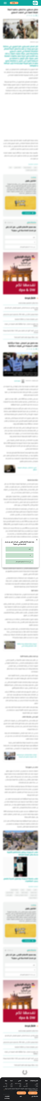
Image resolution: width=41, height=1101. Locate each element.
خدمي (19, 1081)
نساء (27, 1085)
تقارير (37, 1083)
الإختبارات (7, 1096)
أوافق (32, 1093)
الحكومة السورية (33, 898)
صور (21, 1096)
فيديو (11, 1086)
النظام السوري (18, 167)
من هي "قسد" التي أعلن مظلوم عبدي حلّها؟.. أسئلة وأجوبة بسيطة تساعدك (20, 332)
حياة (6, 1081)
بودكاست (7, 1098)
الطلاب (35, 890)
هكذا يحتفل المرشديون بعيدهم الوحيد (28, 303)
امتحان (22, 890)
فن (6, 1085)
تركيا (10, 167)
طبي (27, 1083)
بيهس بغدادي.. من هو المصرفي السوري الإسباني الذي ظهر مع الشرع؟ (21, 309)
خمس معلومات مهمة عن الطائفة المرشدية (26, 319)
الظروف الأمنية (25, 892)
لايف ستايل (25, 1086)
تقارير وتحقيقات (34, 1081)
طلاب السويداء (34, 895)
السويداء (29, 890)
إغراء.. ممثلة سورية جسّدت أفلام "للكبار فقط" (26, 337)
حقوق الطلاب (9, 895)
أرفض (21, 1093)
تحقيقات (36, 1085)
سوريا (35, 167)
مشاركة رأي (35, 1096)
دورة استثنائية (34, 892)
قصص (37, 1086)
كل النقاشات (10, 222)
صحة (26, 1081)
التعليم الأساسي (9, 892)
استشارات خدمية (18, 1083)
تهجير (17, 892)
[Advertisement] (20, 116)
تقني (20, 1085)
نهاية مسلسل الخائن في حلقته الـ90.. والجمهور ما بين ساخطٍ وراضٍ (20, 314)
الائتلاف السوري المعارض (31, 170)
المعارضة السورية (27, 167)
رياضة (6, 1083)
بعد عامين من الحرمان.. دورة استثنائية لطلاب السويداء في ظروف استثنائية (21, 325)
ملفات (11, 1085)
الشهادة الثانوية (14, 890)
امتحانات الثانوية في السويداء (21, 895)
